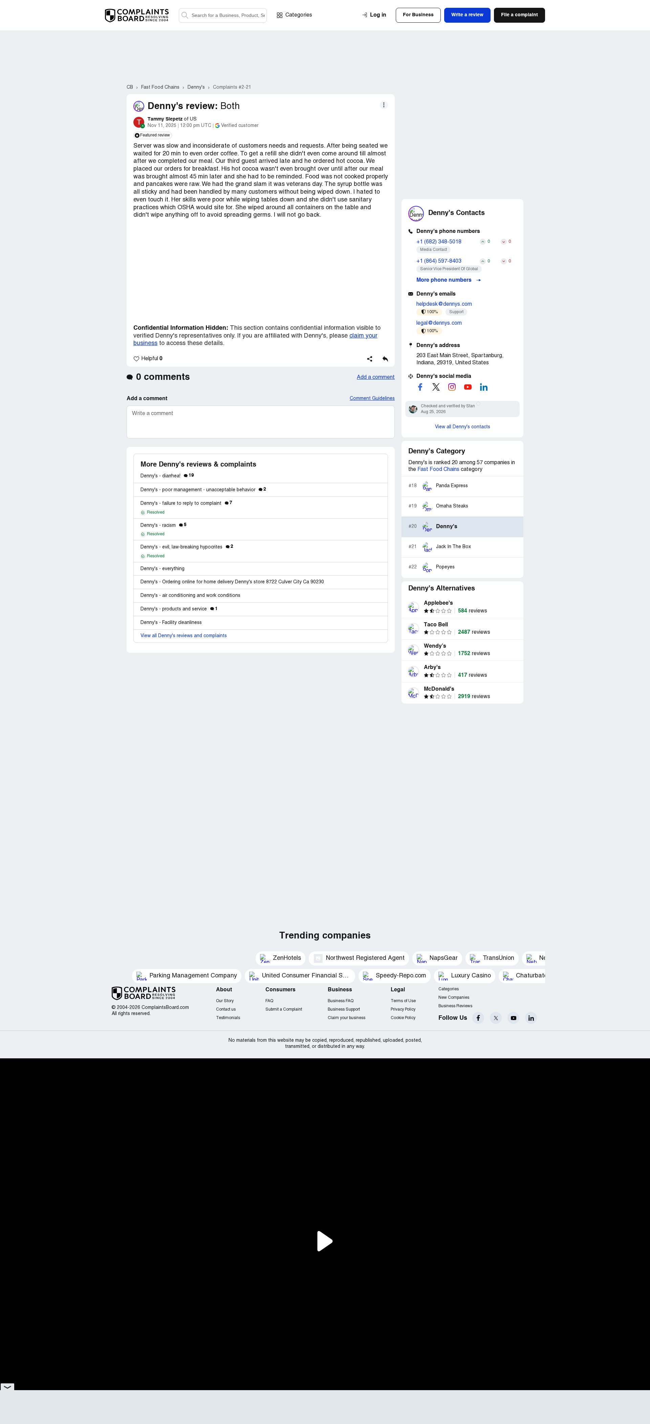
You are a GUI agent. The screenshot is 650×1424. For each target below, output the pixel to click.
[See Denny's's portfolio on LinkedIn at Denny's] (484, 387)
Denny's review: (183, 106)
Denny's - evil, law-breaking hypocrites (186, 547)
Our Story (225, 1001)
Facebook (478, 1018)
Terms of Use (403, 1001)
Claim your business (346, 1018)
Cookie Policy (403, 1018)
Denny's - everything (162, 569)
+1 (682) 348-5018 (438, 242)
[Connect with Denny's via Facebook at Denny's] (420, 387)
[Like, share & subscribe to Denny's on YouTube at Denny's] (468, 387)
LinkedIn (531, 1018)
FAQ (269, 1001)
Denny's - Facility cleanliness (171, 623)
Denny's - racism (163, 525)
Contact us (226, 1009)
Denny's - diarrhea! (167, 476)
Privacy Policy (403, 1009)
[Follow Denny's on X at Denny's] (436, 387)
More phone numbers (444, 280)
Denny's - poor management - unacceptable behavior (203, 490)
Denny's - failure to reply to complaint (186, 503)
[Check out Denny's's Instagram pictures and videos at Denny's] (452, 387)
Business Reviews (455, 1006)
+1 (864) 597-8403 (438, 261)
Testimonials (228, 1018)
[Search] (223, 15)
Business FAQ (340, 1001)
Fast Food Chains (438, 469)
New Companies (453, 997)
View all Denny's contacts (462, 427)
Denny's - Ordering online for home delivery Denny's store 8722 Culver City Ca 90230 (232, 582)
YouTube (513, 1018)
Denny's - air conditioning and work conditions (190, 596)
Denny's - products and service (179, 609)
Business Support (344, 1009)
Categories (298, 15)
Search (184, 15)
